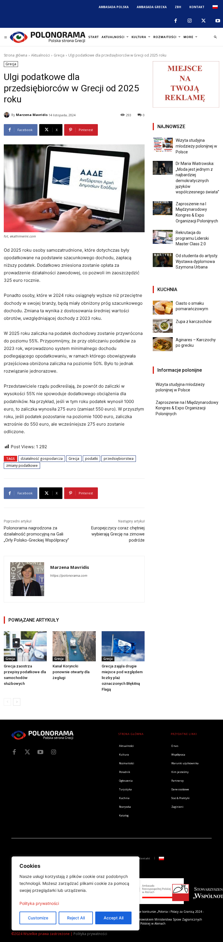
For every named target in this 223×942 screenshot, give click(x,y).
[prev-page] (7, 702)
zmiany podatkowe (22, 465)
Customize (38, 917)
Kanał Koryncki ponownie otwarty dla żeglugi (71, 672)
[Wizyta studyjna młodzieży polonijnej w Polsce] (163, 145)
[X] (203, 20)
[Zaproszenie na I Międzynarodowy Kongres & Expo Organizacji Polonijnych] (163, 208)
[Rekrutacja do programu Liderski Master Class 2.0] (163, 237)
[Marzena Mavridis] (7, 115)
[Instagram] (189, 20)
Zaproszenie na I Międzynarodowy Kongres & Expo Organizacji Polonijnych (187, 408)
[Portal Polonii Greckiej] (47, 37)
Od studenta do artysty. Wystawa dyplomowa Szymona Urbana (197, 261)
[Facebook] (175, 20)
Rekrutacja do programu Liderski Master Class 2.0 (192, 238)
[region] (75, 893)
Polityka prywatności (39, 903)
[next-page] (16, 702)
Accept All (113, 917)
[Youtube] (40, 752)
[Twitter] (27, 752)
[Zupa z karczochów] (163, 326)
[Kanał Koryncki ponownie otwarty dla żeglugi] (74, 646)
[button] (215, 37)
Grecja (59, 55)
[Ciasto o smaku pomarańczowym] (163, 308)
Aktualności (40, 55)
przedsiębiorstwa (119, 458)
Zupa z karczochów (194, 321)
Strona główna (15, 55)
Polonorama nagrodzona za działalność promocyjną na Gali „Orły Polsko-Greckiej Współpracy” (36, 534)
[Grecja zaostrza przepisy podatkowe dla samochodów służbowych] (25, 646)
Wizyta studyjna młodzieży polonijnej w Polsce (196, 146)
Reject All (76, 917)
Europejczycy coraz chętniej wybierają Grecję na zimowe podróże (118, 534)
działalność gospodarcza (42, 458)
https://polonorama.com (68, 575)
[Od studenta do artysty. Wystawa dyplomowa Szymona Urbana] (163, 260)
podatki (91, 458)
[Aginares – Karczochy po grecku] (163, 344)
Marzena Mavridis (32, 114)
